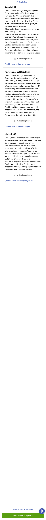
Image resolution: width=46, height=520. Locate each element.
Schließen (23, 2)
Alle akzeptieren (24, 58)
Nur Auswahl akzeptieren (23, 509)
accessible (42, 511)
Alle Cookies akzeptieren (23, 515)
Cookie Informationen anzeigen (17, 64)
